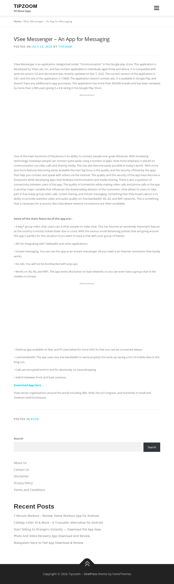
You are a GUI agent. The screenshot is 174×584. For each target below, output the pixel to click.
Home (17, 21)
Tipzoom (25, 6)
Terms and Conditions (29, 490)
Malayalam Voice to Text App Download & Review (48, 543)
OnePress (90, 574)
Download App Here (27, 385)
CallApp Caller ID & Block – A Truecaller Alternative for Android (58, 522)
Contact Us (21, 470)
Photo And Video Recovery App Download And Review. (52, 536)
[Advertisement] (87, 124)
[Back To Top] (87, 564)
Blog (35, 419)
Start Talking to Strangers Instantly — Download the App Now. (58, 529)
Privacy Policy (23, 483)
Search (18, 438)
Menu (156, 8)
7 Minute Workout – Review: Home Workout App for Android (56, 516)
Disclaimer (21, 476)
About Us (20, 463)
